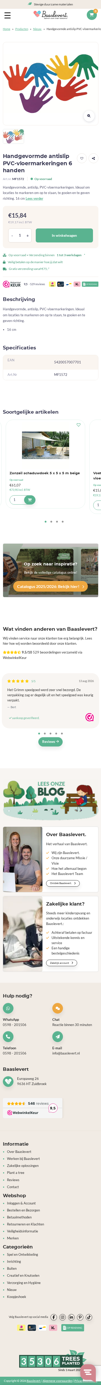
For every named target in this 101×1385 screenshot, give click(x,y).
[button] (82, 158)
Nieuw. (37, 29)
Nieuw (12, 1290)
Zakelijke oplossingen (23, 1166)
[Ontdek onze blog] (50, 800)
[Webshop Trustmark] (89, 717)
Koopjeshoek (16, 1297)
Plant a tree (15, 1173)
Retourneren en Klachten (25, 1224)
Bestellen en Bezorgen (23, 1210)
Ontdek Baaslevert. (61, 883)
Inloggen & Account (21, 1203)
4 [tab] (63, 522)
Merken (13, 1238)
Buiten (12, 1269)
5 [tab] (62, 734)
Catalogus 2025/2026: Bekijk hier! (48, 586)
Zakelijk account (60, 962)
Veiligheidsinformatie (22, 1231)
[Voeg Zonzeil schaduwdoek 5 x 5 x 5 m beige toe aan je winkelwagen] (29, 500)
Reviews (49, 742)
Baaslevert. (34, 1380)
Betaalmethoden (19, 1217)
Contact (13, 1187)
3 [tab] (57, 522)
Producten (21, 29)
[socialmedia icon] (54, 1317)
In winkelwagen (64, 235)
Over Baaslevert (19, 1152)
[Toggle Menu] (8, 15)
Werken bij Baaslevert (23, 1159)
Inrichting (14, 1262)
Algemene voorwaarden (58, 1380)
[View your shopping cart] (92, 15)
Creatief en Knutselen (23, 1276)
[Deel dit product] (93, 158)
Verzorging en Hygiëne (24, 1283)
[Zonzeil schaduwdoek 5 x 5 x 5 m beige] (45, 445)
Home (6, 29)
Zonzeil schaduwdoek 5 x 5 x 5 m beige (45, 473)
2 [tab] (51, 522)
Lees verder (34, 198)
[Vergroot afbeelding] (89, 116)
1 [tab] (46, 522)
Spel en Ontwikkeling (22, 1255)
